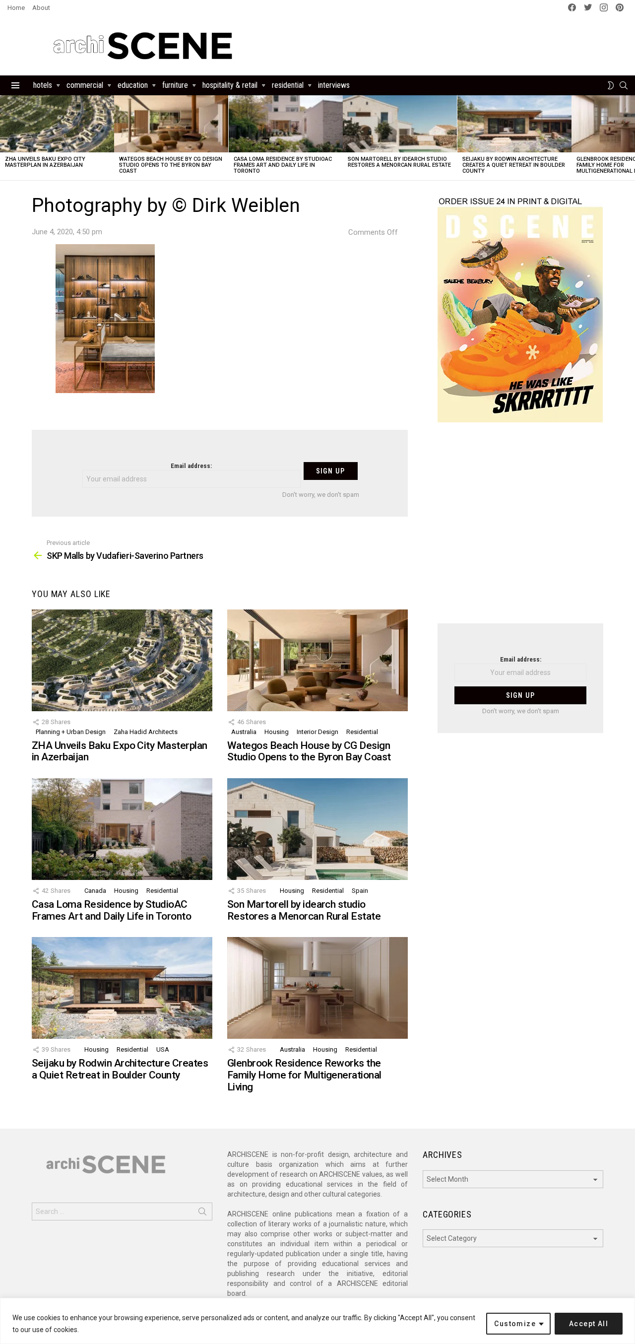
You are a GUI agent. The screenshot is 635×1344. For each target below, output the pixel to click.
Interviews (334, 85)
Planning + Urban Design (71, 732)
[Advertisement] (520, 529)
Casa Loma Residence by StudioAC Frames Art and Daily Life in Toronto (283, 165)
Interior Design (317, 732)
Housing (276, 732)
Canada (95, 890)
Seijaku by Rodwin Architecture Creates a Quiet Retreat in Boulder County (513, 165)
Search (202, 1213)
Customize (515, 1324)
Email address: (191, 466)
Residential (288, 85)
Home (16, 7)
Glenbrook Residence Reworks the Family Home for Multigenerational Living (304, 1074)
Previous (5, 137)
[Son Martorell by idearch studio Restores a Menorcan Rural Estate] (400, 123)
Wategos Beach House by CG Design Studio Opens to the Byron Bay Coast (170, 165)
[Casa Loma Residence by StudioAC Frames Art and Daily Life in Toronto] (286, 123)
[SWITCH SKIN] (611, 85)
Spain (360, 890)
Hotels (42, 85)
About (41, 7)
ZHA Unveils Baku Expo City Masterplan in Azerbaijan (45, 162)
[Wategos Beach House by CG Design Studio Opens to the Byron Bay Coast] (171, 123)
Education (133, 85)
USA (162, 1049)
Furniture (175, 85)
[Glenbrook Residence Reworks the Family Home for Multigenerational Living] (317, 988)
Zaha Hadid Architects (146, 732)
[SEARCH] (624, 85)
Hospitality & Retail (229, 85)
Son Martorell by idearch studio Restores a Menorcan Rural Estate (399, 162)
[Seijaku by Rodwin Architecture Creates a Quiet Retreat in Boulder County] (514, 123)
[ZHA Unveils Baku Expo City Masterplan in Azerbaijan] (57, 123)
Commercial (84, 85)
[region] (317, 1321)
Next (630, 137)
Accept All (588, 1324)
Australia (243, 732)
